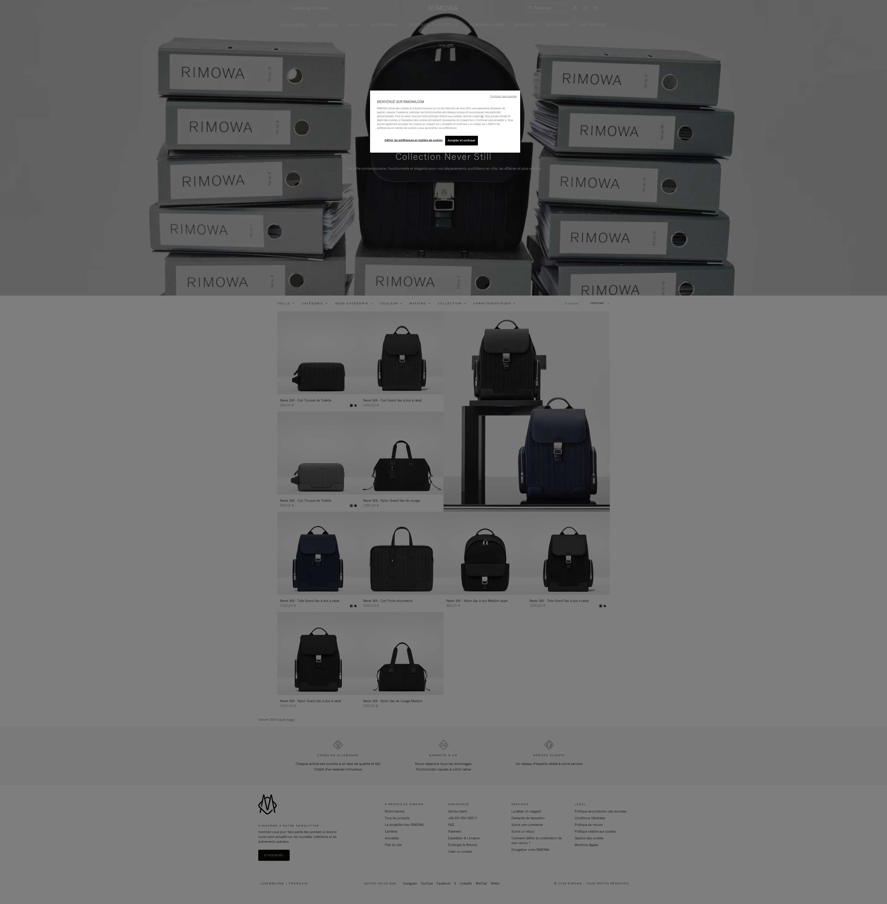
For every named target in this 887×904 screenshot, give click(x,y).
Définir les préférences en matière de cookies (414, 140)
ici (482, 116)
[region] (445, 122)
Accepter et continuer (461, 140)
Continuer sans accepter (503, 96)
